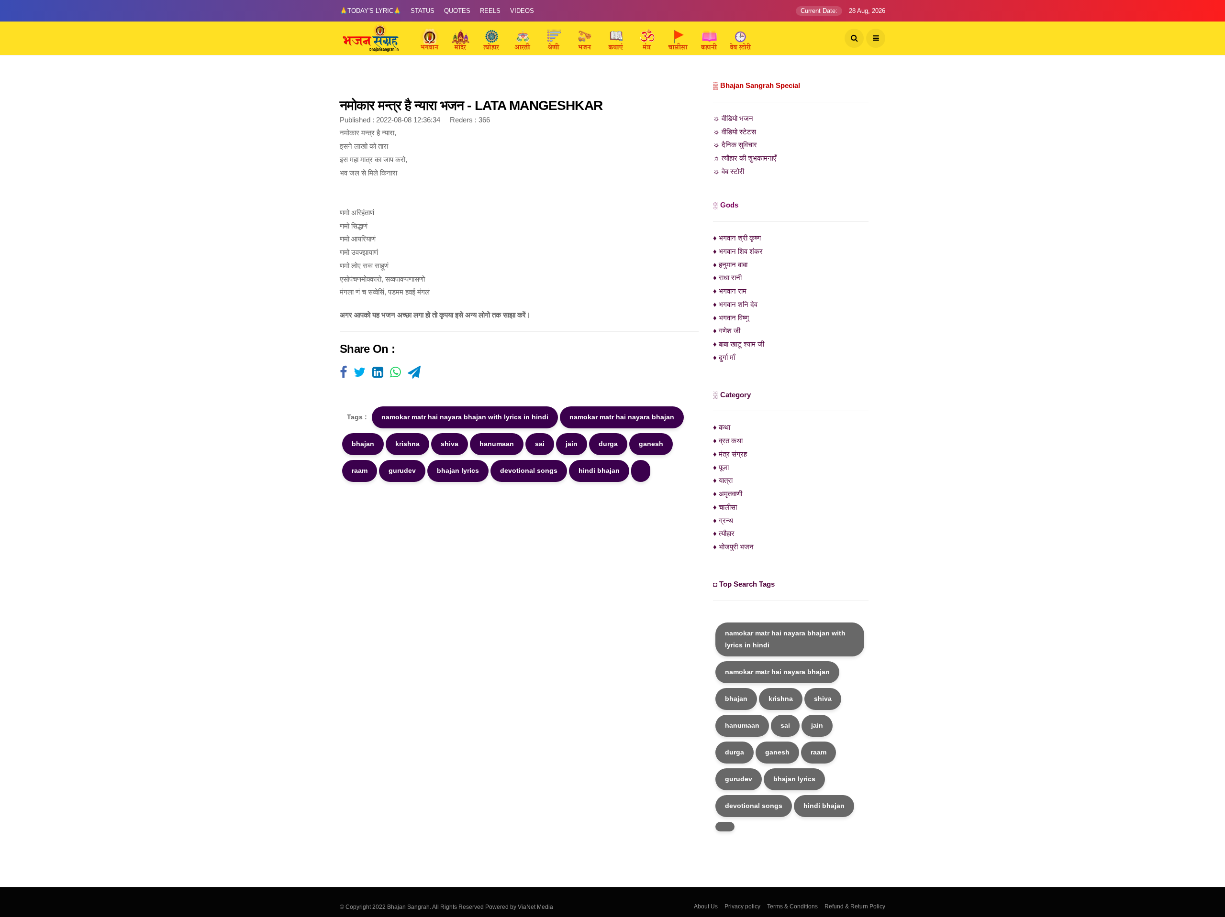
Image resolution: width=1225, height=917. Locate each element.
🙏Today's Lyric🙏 (370, 10)
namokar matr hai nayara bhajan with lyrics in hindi (464, 417)
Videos (522, 10)
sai (540, 444)
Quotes (457, 10)
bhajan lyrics (458, 470)
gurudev (402, 470)
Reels (490, 10)
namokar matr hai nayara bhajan (621, 417)
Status (422, 10)
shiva (449, 444)
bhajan (363, 444)
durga (608, 444)
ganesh (651, 444)
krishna (407, 444)
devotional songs (528, 470)
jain (572, 444)
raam (360, 470)
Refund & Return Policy (854, 906)
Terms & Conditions (792, 906)
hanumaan (496, 444)
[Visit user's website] (343, 373)
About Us (706, 906)
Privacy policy (742, 906)
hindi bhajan (599, 470)
